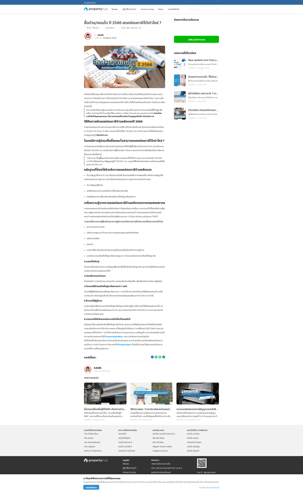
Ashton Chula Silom (92, 450)
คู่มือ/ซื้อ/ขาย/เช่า (129, 9)
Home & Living (147, 9)
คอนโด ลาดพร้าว (125, 446)
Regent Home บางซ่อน (162, 446)
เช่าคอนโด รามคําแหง (126, 450)
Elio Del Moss (158, 437)
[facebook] (152, 357)
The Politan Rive (91, 433)
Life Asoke (88, 437)
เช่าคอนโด (122, 433)
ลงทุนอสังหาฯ (110, 27)
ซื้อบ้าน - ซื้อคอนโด (93, 27)
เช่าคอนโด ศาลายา (194, 442)
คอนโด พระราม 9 (125, 442)
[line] (159, 357)
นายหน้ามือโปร (173, 9)
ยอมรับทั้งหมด (91, 487)
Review (114, 9)
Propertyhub (90, 2)
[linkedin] (163, 357)
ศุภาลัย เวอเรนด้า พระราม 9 (164, 433)
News (160, 9)
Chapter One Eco (160, 450)
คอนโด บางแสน (193, 433)
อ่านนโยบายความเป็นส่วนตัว (209, 487)
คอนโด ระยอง (192, 437)
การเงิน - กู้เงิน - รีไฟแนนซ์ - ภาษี (131, 27)
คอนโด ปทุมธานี (193, 450)
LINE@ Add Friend (196, 39)
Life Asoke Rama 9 (92, 442)
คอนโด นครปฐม (193, 446)
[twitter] (156, 357)
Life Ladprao (89, 446)
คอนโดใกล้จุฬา (124, 437)
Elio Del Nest (158, 442)
